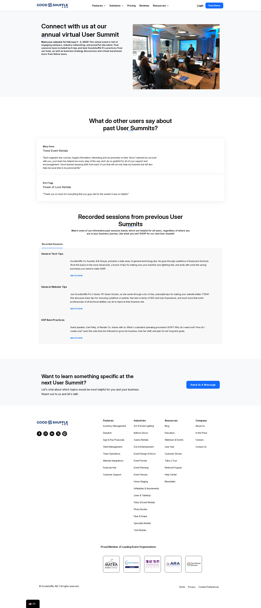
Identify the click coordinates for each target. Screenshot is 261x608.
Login (200, 5)
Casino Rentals (141, 440)
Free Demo (214, 5)
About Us (200, 426)
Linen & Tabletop (142, 495)
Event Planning (141, 467)
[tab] (52, 244)
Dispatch (107, 433)
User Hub (169, 446)
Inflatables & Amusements (146, 488)
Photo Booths (140, 509)
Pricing (131, 5)
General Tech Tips (52, 253)
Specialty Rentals (142, 523)
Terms (182, 587)
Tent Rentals (140, 530)
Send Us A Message (203, 384)
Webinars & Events (174, 440)
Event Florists (140, 460)
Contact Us (201, 446)
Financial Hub (109, 467)
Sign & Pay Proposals (113, 440)
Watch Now (76, 275)
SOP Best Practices (52, 319)
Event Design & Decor (145, 453)
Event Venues (141, 474)
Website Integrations (113, 460)
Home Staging (141, 481)
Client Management (112, 446)
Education (170, 433)
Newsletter (170, 481)
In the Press (201, 433)
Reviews (144, 5)
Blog (167, 426)
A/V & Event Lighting (144, 426)
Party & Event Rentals (144, 502)
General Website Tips (54, 286)
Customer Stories (173, 453)
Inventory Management (114, 426)
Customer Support (112, 474)
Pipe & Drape (140, 516)
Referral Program (173, 467)
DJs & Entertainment (144, 446)
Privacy (191, 587)
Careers (200, 440)
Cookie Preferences (208, 587)
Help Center (171, 474)
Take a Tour (171, 460)
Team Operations (111, 453)
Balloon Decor (141, 433)
